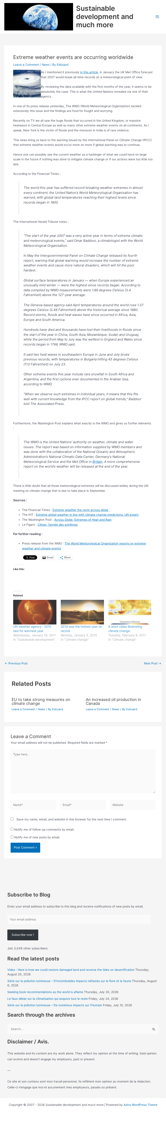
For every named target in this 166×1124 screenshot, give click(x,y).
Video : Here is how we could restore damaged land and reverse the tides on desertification (70, 969)
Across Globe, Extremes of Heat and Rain (83, 519)
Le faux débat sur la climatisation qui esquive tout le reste (47, 998)
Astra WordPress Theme (140, 1104)
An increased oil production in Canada (113, 701)
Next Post (152, 663)
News (45, 64)
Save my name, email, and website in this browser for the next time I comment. (71, 819)
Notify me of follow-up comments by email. (44, 829)
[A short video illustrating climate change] (130, 612)
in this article (89, 72)
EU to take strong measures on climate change (41, 701)
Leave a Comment (26, 64)
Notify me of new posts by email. (37, 837)
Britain (97, 462)
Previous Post (16, 663)
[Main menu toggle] (157, 16)
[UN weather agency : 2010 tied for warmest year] (34, 612)
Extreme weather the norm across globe (80, 510)
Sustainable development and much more (104, 16)
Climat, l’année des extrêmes (58, 524)
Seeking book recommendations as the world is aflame (45, 992)
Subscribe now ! (23, 934)
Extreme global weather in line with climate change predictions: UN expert (87, 514)
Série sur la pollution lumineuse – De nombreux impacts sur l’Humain (54, 1005)
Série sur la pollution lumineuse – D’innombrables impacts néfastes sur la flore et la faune (69, 981)
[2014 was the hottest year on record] (82, 612)
